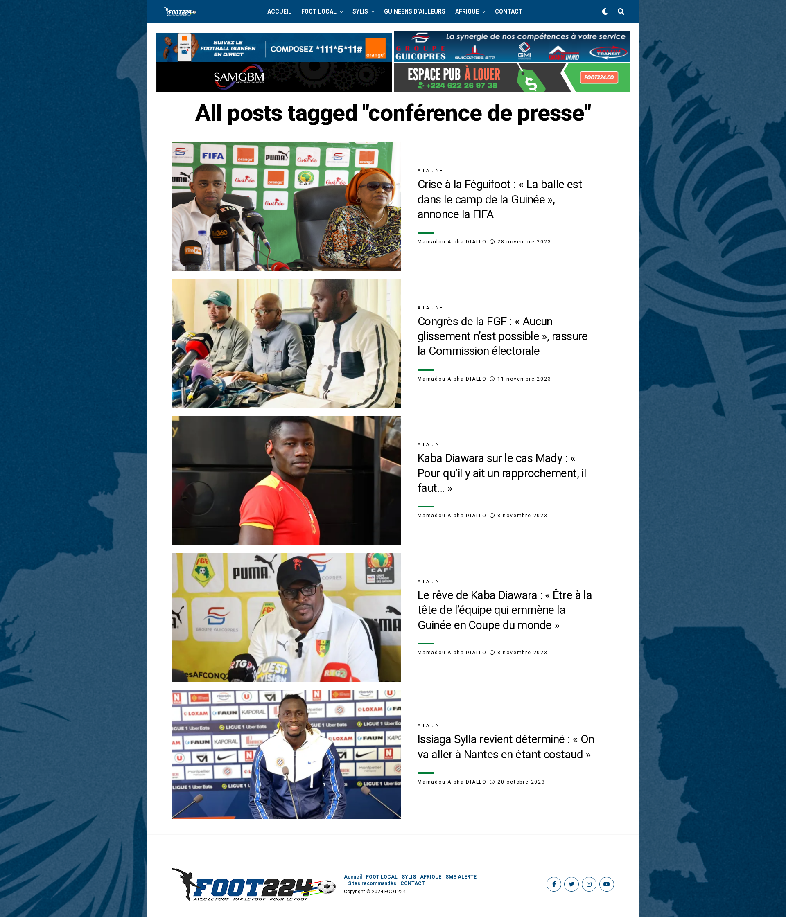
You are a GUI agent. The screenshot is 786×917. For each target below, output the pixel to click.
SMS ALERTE (461, 877)
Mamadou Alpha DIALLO (452, 242)
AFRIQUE (467, 11)
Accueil (279, 11)
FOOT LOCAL (319, 11)
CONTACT (509, 11)
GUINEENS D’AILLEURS (414, 11)
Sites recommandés (372, 883)
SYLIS (360, 11)
